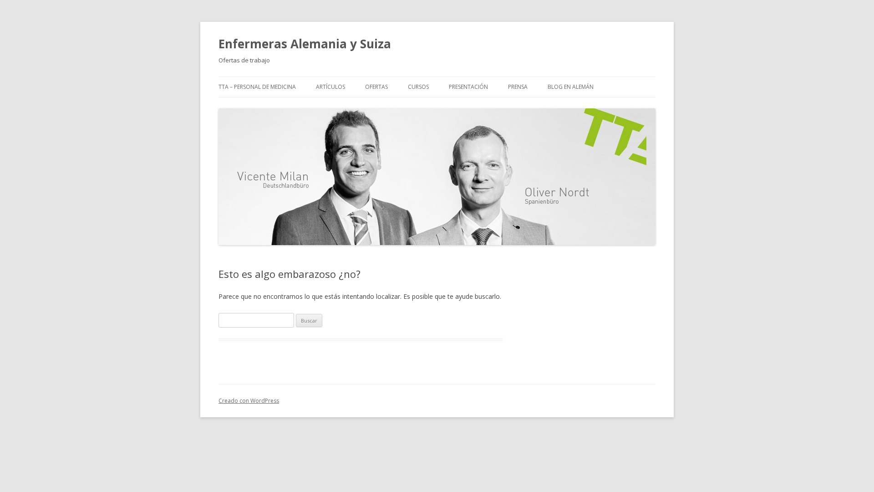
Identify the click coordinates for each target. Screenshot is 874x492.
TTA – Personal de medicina (257, 87)
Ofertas (376, 87)
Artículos (330, 87)
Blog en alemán (571, 87)
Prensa (518, 87)
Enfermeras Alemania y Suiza (304, 44)
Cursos (418, 87)
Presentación (468, 87)
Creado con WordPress (248, 401)
